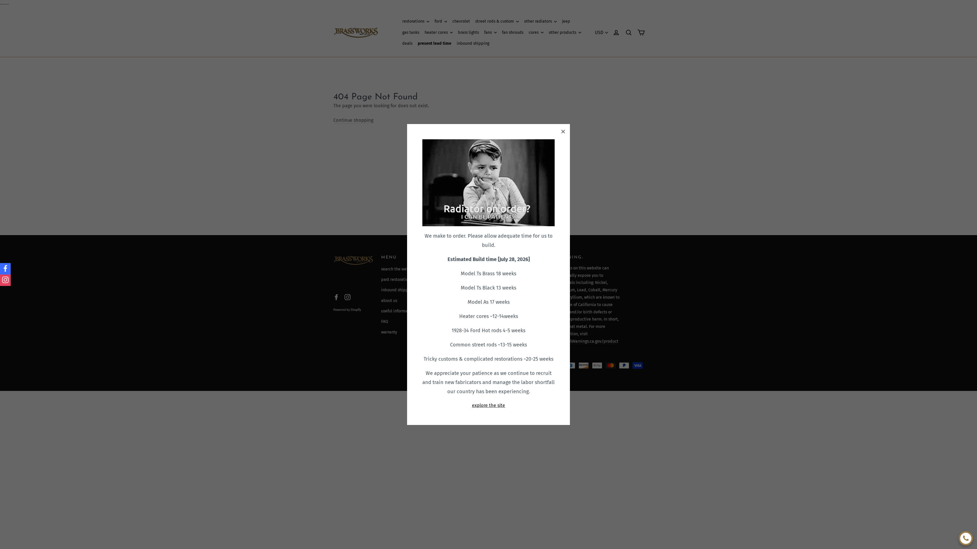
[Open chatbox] (966, 538)
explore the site (488, 405)
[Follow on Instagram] (5, 280)
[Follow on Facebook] (5, 268)
